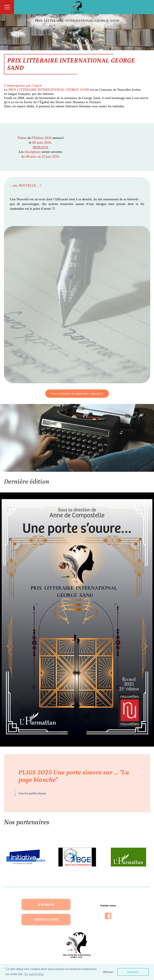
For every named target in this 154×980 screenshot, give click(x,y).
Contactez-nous (46, 919)
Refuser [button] (108, 971)
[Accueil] (77, 7)
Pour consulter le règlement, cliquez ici (77, 394)
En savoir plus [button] (34, 974)
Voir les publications (32, 793)
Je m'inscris (46, 904)
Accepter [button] (133, 971)
